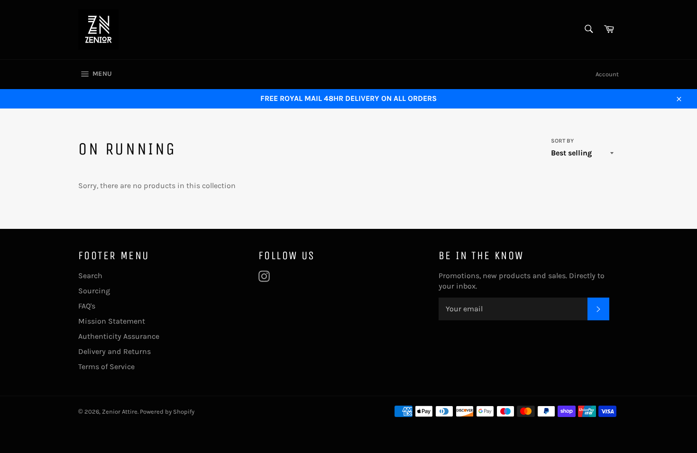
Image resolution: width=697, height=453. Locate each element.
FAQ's (86, 305)
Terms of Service (106, 366)
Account (607, 74)
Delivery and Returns (114, 351)
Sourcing (94, 290)
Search (90, 275)
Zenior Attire (120, 411)
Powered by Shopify (167, 411)
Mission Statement (111, 321)
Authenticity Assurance (118, 336)
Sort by (562, 140)
